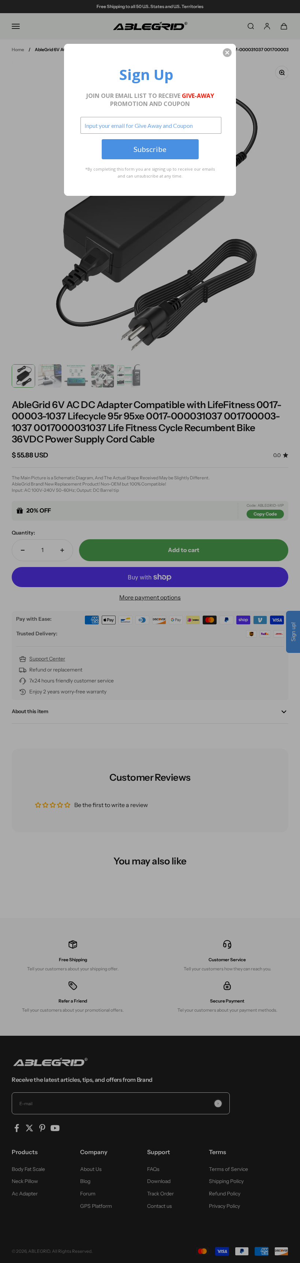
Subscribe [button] (150, 149)
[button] (227, 52)
